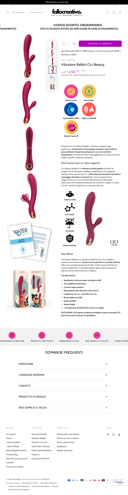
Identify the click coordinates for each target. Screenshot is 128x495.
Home (9, 438)
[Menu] (7, 12)
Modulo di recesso (64, 450)
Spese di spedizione (81, 75)
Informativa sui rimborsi (30, 483)
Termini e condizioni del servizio (19, 486)
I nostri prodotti (13, 442)
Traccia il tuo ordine (15, 466)
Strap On (36, 454)
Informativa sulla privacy (48, 483)
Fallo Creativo (68, 60)
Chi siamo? (11, 434)
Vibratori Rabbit (39, 438)
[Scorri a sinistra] (8, 2)
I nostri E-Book (12, 446)
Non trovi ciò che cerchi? (17, 458)
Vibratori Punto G (39, 442)
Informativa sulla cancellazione (18, 489)
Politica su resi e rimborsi (68, 438)
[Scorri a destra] (120, 2)
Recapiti (55, 486)
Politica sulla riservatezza (68, 434)
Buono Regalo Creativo (16, 450)
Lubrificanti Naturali (40, 458)
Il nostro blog (12, 454)
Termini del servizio (65, 442)
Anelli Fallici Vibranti (41, 446)
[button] (107, 12)
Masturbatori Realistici (42, 450)
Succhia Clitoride (39, 434)
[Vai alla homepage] (66, 12)
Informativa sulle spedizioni (41, 486)
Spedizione (61, 446)
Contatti (10, 462)
